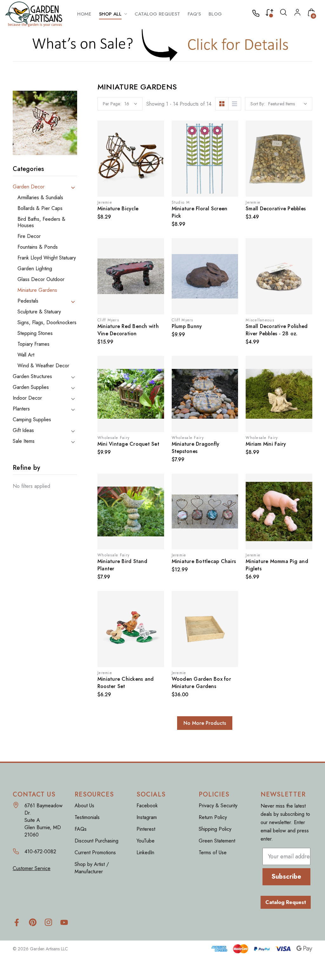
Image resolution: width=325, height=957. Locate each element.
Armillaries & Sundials (40, 197)
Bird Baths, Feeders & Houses (41, 222)
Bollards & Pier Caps (40, 208)
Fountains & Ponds (37, 247)
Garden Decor (28, 187)
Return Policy (213, 817)
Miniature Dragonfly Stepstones (196, 447)
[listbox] (287, 103)
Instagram (146, 817)
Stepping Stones (35, 333)
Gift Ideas (23, 430)
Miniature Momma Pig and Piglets (277, 565)
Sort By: (257, 104)
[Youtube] (64, 922)
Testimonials (87, 817)
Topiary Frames (33, 344)
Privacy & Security (218, 805)
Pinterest (145, 829)
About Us (84, 805)
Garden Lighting (34, 268)
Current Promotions (95, 852)
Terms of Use (213, 852)
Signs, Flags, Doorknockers (46, 322)
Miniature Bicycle (117, 208)
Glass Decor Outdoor (40, 279)
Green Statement (217, 840)
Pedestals (27, 301)
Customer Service (31, 868)
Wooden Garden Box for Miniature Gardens (201, 682)
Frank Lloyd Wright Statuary (46, 258)
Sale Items (24, 441)
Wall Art (25, 355)
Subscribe (286, 876)
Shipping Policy (215, 829)
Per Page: (112, 104)
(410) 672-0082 (257, 14)
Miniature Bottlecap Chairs (204, 561)
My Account (297, 12)
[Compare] (269, 14)
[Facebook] (17, 922)
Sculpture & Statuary (39, 312)
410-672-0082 (40, 851)
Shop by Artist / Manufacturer (92, 868)
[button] (162, 44)
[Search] (283, 14)
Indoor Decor (27, 398)
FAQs (81, 829)
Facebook (147, 805)
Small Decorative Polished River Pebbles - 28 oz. (277, 330)
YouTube (145, 840)
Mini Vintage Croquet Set (128, 444)
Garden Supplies (31, 387)
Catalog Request (285, 902)
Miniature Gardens (37, 290)
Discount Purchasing (96, 840)
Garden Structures (32, 376)
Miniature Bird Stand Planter (122, 565)
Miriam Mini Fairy (266, 444)
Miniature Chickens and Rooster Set (125, 682)
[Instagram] (48, 922)
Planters (21, 409)
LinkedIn (145, 852)
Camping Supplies (32, 419)
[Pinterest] (32, 922)
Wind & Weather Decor (43, 366)
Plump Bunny (187, 326)
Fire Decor (29, 236)
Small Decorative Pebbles (276, 208)
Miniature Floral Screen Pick (200, 212)
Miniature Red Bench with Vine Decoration (128, 330)
